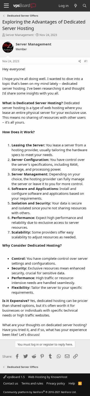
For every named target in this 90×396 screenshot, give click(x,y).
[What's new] (75, 5)
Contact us (10, 383)
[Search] (84, 5)
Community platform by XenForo (39, 392)
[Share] (80, 61)
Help (72, 383)
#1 (86, 61)
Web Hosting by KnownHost (47, 377)
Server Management (20, 35)
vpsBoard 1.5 (15, 377)
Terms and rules (32, 383)
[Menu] (6, 6)
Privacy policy (55, 383)
